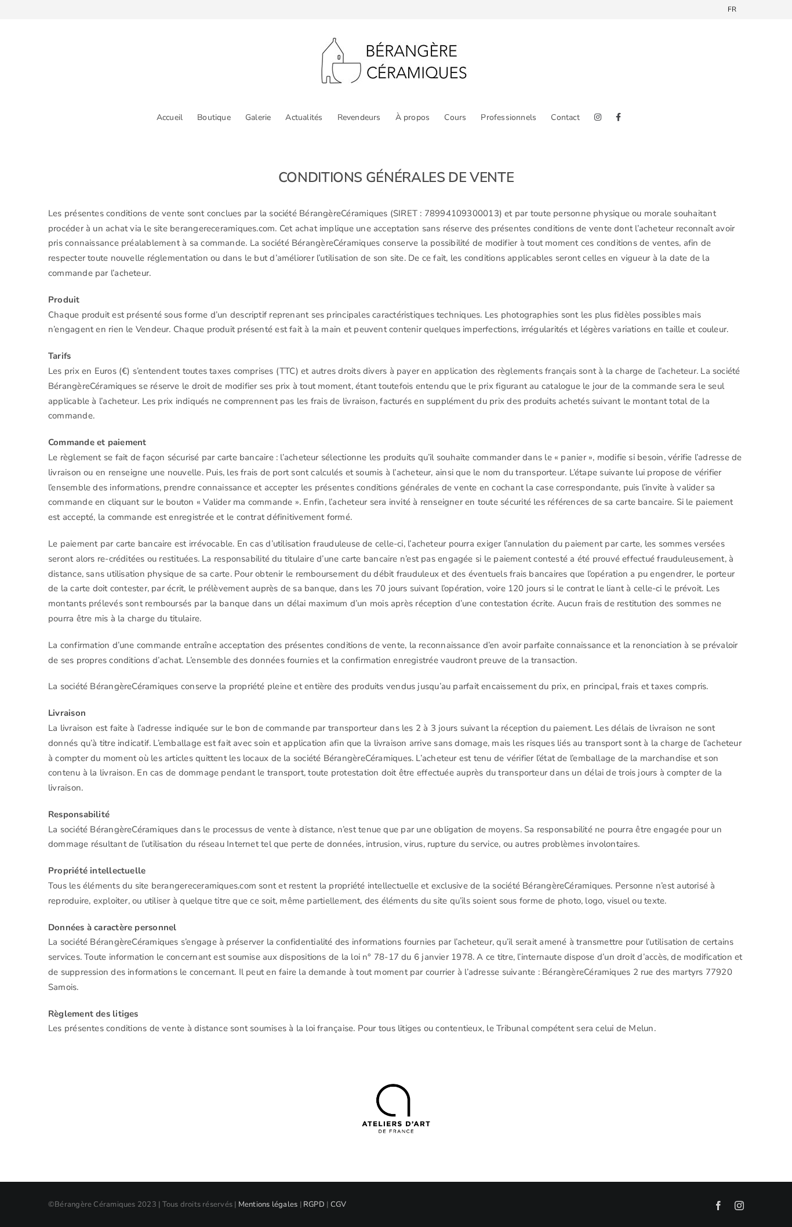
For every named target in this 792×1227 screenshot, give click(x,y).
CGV (338, 1204)
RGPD (314, 1204)
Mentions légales (268, 1204)
